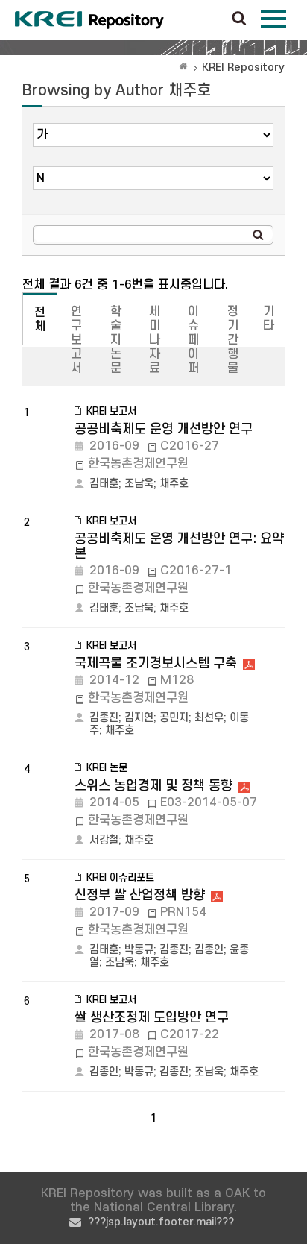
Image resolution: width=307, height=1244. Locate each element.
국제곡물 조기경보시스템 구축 (156, 663)
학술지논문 (115, 340)
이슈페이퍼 (193, 340)
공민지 (174, 717)
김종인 (209, 949)
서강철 (103, 840)
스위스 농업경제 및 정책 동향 (153, 786)
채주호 (174, 483)
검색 (239, 19)
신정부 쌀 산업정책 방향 (140, 895)
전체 (39, 319)
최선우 (209, 717)
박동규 (139, 949)
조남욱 (139, 483)
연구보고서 (76, 340)
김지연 (139, 717)
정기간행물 (232, 340)
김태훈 (103, 483)
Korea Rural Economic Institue (89, 20)
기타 (268, 319)
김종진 (103, 717)
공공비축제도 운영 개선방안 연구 (164, 429)
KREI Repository (243, 67)
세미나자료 (154, 340)
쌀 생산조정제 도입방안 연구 (152, 1018)
